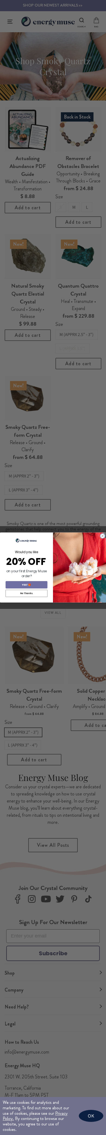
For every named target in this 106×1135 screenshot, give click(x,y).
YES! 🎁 (26, 584)
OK (91, 1116)
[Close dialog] (102, 535)
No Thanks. (26, 593)
